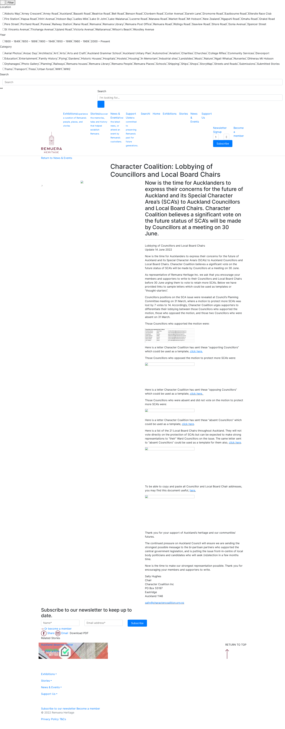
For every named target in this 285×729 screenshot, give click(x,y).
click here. (197, 393)
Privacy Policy (50, 719)
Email (65, 633)
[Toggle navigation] (1, 88)
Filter (11, 2)
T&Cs (63, 719)
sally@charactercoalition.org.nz (164, 602)
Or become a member (58, 628)
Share (51, 633)
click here (188, 424)
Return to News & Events (56, 158)
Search (101, 91)
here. (193, 490)
